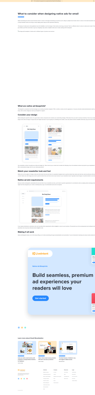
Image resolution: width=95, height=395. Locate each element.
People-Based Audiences (47, 374)
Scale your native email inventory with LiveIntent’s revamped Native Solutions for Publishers (27, 359)
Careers (55, 374)
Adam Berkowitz (61, 361)
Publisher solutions (46, 380)
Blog (64, 374)
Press (54, 378)
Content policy (74, 372)
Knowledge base (66, 376)
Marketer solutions (46, 372)
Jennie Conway (40, 361)
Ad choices (73, 378)
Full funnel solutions (46, 378)
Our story (55, 372)
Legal (73, 369)
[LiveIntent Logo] (24, 370)
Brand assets (66, 378)
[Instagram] (27, 379)
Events (55, 380)
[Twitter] (22, 328)
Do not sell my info (74, 376)
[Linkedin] (25, 328)
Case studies (66, 372)
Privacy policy (74, 374)
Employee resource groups (57, 376)
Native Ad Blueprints (46, 382)
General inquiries (56, 382)
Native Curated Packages (47, 376)
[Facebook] (19, 328)
